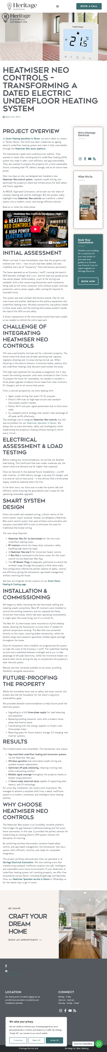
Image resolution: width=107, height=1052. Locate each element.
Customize (18, 1040)
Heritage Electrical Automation (18, 862)
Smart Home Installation (84, 211)
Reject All (36, 1040)
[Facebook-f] (85, 158)
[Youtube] (89, 158)
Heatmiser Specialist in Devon (41, 423)
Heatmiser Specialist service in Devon (31, 879)
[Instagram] (80, 158)
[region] (36, 1031)
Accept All (54, 1040)
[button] (57, 6)
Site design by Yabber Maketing (76, 1048)
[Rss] (94, 158)
